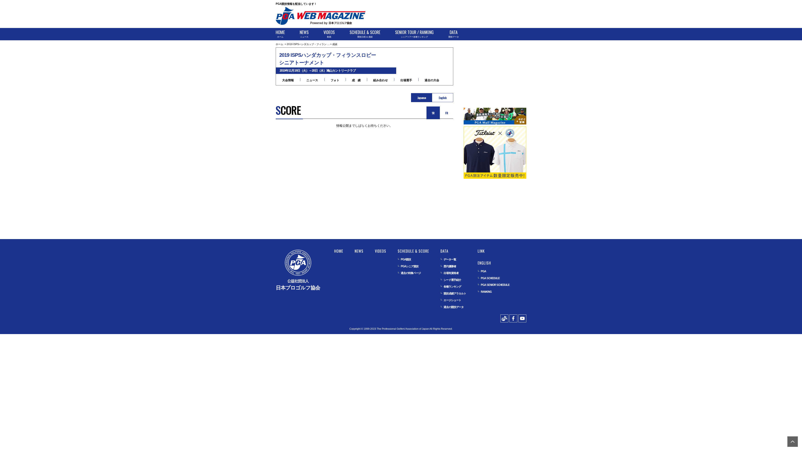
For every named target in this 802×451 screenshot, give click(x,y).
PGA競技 (406, 259)
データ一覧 (450, 259)
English (443, 97)
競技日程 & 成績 (365, 33)
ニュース (304, 33)
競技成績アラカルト (455, 293)
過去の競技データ (454, 307)
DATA (444, 251)
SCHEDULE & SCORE (413, 251)
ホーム (280, 33)
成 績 (356, 80)
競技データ (453, 33)
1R (433, 113)
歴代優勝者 (450, 266)
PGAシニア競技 (410, 266)
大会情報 (288, 80)
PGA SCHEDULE (490, 278)
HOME (338, 251)
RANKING (486, 291)
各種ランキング (452, 286)
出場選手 (406, 80)
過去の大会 (432, 80)
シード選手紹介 (452, 279)
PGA (483, 271)
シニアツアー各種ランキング (414, 33)
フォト (335, 80)
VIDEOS (380, 251)
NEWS (359, 251)
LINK (481, 251)
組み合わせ (380, 80)
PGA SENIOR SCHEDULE (495, 284)
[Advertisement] (450, 14)
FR (446, 113)
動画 (329, 33)
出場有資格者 (451, 273)
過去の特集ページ (411, 273)
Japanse (421, 97)
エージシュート (452, 300)
